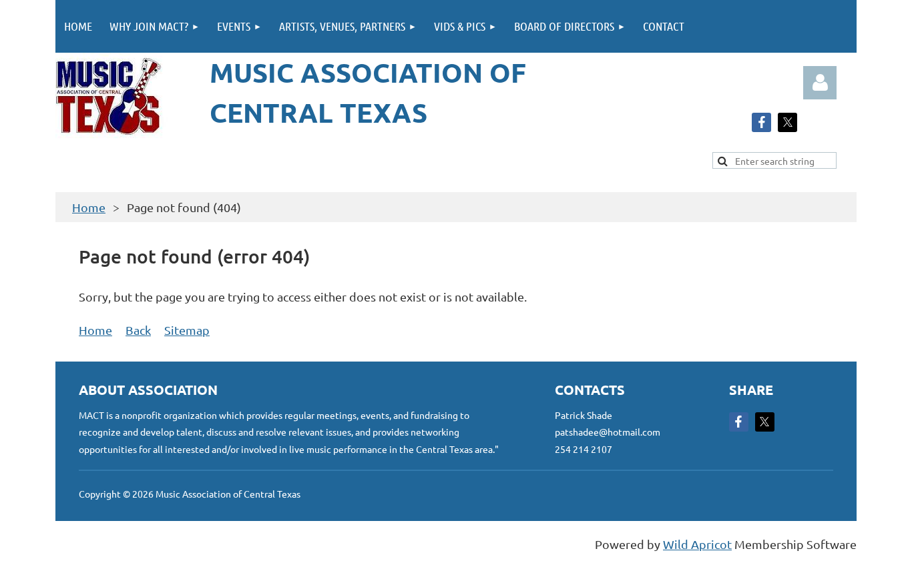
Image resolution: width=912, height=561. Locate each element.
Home (88, 207)
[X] (787, 122)
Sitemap (187, 330)
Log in (820, 82)
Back (138, 330)
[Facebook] (761, 122)
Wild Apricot (697, 544)
